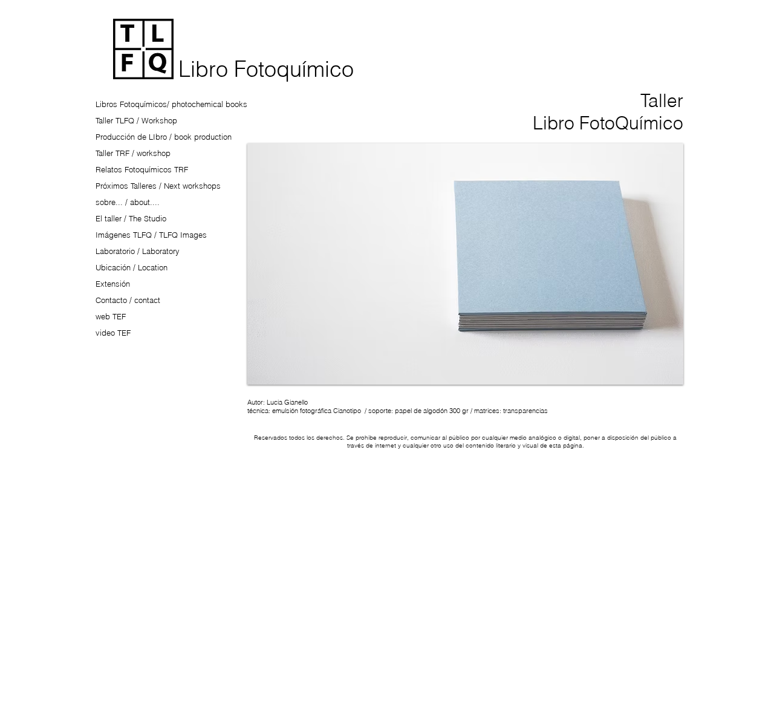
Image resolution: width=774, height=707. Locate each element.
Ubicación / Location (131, 267)
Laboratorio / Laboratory (138, 251)
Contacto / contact (128, 300)
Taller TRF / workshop (133, 153)
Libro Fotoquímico (266, 69)
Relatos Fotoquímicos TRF (142, 169)
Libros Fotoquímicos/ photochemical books (171, 104)
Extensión (113, 283)
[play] (654, 374)
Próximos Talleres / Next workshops (158, 186)
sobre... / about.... (128, 202)
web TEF (111, 316)
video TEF (113, 332)
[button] (465, 264)
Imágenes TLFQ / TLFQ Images (151, 234)
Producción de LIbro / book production (164, 137)
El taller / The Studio (131, 218)
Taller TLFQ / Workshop (136, 120)
